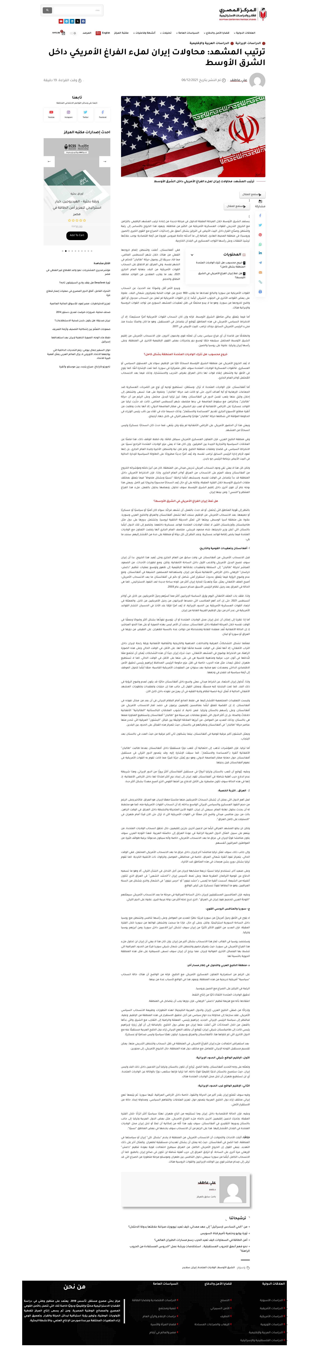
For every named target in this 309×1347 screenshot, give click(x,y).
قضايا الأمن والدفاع (218, 1284)
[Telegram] (66, 21)
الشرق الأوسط (226, 1267)
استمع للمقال (250, 194)
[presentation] (49, 161)
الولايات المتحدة (207, 1267)
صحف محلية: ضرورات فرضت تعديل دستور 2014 (83, 312)
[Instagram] (68, 115)
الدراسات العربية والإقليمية (209, 43)
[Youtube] (61, 21)
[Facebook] (83, 21)
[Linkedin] (72, 21)
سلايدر (186, 1267)
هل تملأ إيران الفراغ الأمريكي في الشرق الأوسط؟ (221, 275)
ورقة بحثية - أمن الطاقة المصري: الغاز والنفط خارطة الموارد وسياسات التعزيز (77, 208)
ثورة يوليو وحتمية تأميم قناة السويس (223, 1233)
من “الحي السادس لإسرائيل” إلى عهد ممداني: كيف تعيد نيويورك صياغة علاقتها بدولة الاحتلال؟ (187, 1227)
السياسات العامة (165, 1284)
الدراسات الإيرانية (248, 43)
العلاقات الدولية (273, 1284)
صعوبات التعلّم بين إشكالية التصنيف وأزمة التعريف (81, 329)
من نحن (74, 1287)
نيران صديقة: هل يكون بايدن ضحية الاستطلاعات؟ (82, 320)
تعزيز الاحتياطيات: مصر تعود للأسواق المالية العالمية (80, 304)
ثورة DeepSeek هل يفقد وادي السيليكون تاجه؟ (84, 283)
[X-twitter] (77, 21)
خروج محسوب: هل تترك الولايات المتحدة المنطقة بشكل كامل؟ (220, 265)
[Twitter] (85, 115)
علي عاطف (238, 80)
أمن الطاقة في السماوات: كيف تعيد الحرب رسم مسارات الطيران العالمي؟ (200, 1240)
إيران (194, 1267)
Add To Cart (77, 235)
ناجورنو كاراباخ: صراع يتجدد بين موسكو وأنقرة (84, 367)
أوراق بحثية (77, 194)
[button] (62, 251)
